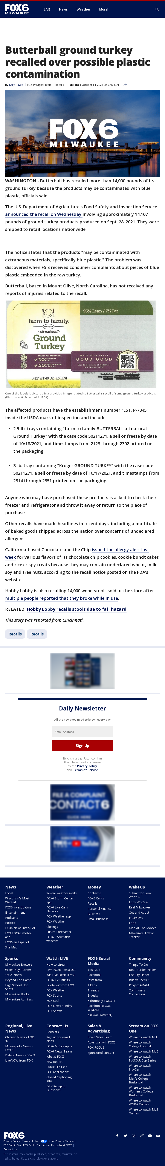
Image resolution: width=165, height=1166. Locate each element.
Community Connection (137, 992)
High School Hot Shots (16, 987)
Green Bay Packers (18, 970)
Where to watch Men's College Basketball (140, 1078)
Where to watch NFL (143, 1037)
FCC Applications (58, 1072)
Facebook (94, 975)
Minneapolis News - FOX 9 (19, 1048)
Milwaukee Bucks (17, 994)
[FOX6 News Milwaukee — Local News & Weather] (19, 9)
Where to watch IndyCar (140, 1067)
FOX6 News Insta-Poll (20, 928)
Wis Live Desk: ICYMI (60, 975)
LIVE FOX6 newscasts (61, 970)
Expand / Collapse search (157, 9)
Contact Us (57, 1025)
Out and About (139, 912)
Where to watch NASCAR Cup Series (142, 1058)
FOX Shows (54, 1011)
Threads (93, 990)
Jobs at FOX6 (55, 1056)
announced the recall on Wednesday (43, 214)
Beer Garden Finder (142, 970)
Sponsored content (101, 1053)
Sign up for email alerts (58, 1039)
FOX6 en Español (17, 942)
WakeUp (137, 887)
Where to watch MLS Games (143, 1111)
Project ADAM (139, 985)
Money (94, 887)
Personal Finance (100, 909)
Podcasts (11, 918)
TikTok (92, 985)
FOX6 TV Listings (58, 980)
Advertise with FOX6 (102, 1042)
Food (132, 923)
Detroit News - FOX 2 (20, 1055)
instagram (133, 1135)
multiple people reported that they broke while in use (61, 598)
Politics (10, 923)
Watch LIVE (57, 958)
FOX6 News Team (59, 1051)
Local (9, 893)
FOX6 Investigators (18, 907)
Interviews (136, 918)
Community (140, 958)
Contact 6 (94, 893)
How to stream (56, 964)
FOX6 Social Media (99, 961)
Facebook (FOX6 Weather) (99, 1008)
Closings (52, 927)
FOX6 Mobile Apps (59, 1046)
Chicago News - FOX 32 (19, 1039)
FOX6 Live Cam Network (57, 909)
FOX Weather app (58, 916)
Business (94, 914)
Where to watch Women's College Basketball (141, 1091)
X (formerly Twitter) (101, 1001)
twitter (125, 1135)
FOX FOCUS (96, 1047)
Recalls (59, 85)
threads (141, 1135)
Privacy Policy (87, 766)
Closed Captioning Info (59, 1079)
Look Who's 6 (138, 902)
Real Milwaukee (140, 907)
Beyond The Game (18, 980)
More (103, 9)
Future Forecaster (58, 932)
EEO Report (54, 1062)
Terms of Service (85, 770)
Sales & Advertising (99, 1028)
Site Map (11, 947)
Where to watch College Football (140, 1044)
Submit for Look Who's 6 (140, 895)
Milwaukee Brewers (18, 964)
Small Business (98, 919)
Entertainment (15, 912)
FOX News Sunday (59, 1006)
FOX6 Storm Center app (59, 900)
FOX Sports (54, 995)
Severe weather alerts (61, 893)
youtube (150, 1135)
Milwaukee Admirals (19, 999)
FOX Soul (52, 1001)
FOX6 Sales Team (100, 1037)
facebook (117, 1135)
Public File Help (56, 1067)
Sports (11, 958)
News (10, 887)
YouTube (94, 970)
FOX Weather (55, 921)
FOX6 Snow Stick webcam (58, 939)
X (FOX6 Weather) (100, 1015)
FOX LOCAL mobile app (18, 935)
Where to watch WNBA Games (140, 1102)
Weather (54, 887)
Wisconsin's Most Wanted (17, 900)
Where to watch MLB (144, 1051)
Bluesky (93, 995)
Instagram (95, 980)
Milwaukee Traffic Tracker (141, 935)
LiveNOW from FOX (60, 985)
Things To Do (138, 964)
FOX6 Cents (96, 898)
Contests (52, 1032)
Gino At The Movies (142, 928)
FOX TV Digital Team (39, 85)
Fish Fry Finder (139, 975)
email (158, 1135)
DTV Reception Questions (56, 1088)
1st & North (13, 975)
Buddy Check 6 (139, 980)
